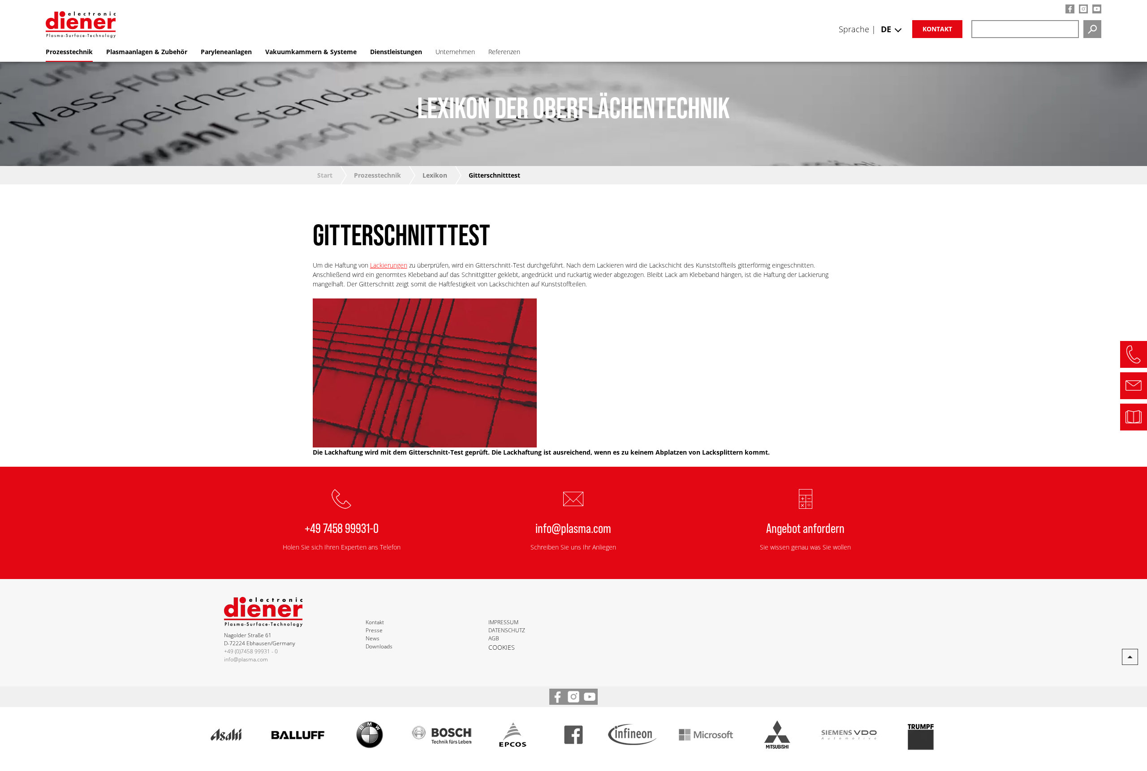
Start (324, 175)
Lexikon (435, 175)
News (372, 638)
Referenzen (504, 51)
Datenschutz (506, 630)
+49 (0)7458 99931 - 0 (251, 651)
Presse (374, 630)
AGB (493, 638)
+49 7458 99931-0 (342, 528)
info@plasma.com (573, 528)
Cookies (501, 647)
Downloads (379, 646)
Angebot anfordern (805, 528)
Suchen (1092, 29)
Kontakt (937, 29)
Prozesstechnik (377, 175)
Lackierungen (388, 265)
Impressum (503, 622)
